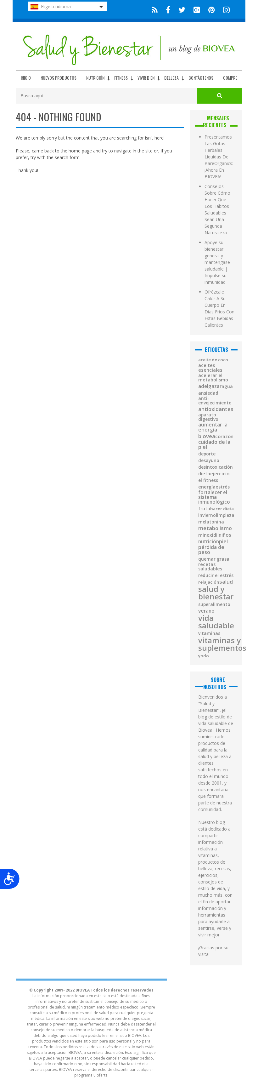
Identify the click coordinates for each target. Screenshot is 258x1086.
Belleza (171, 77)
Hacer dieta (222, 509)
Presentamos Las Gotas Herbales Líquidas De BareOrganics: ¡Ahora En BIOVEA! (219, 157)
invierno (207, 515)
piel (223, 541)
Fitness (121, 77)
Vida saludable (216, 621)
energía (207, 486)
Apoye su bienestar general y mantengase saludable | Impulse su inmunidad (217, 262)
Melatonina (211, 522)
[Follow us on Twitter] (182, 9)
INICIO (26, 77)
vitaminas (209, 633)
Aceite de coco (213, 360)
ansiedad (208, 393)
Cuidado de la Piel (214, 445)
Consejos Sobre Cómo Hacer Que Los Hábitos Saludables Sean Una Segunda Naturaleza (217, 209)
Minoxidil (208, 535)
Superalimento (214, 604)
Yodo (203, 656)
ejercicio (220, 473)
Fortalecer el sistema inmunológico (214, 497)
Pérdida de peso (211, 550)
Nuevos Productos (58, 77)
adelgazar (210, 386)
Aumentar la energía (212, 427)
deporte (207, 454)
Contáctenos (200, 77)
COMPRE (230, 77)
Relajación (208, 582)
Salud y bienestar (215, 592)
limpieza (225, 515)
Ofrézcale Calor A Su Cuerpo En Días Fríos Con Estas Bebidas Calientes (219, 308)
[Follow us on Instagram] (224, 9)
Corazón (224, 436)
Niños (225, 535)
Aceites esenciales (210, 367)
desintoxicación (215, 467)
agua (227, 386)
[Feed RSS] (154, 9)
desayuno (208, 460)
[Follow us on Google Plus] (197, 9)
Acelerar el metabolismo (213, 377)
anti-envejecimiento (215, 400)
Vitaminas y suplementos (222, 644)
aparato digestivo (208, 417)
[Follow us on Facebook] (168, 9)
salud (226, 582)
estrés (223, 487)
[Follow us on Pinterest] (212, 9)
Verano (206, 611)
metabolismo (215, 528)
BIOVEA (206, 436)
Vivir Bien (145, 77)
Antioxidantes (215, 409)
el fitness (208, 480)
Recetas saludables (210, 566)
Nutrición (95, 77)
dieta (204, 474)
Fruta (204, 508)
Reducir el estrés (215, 575)
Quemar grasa (213, 559)
